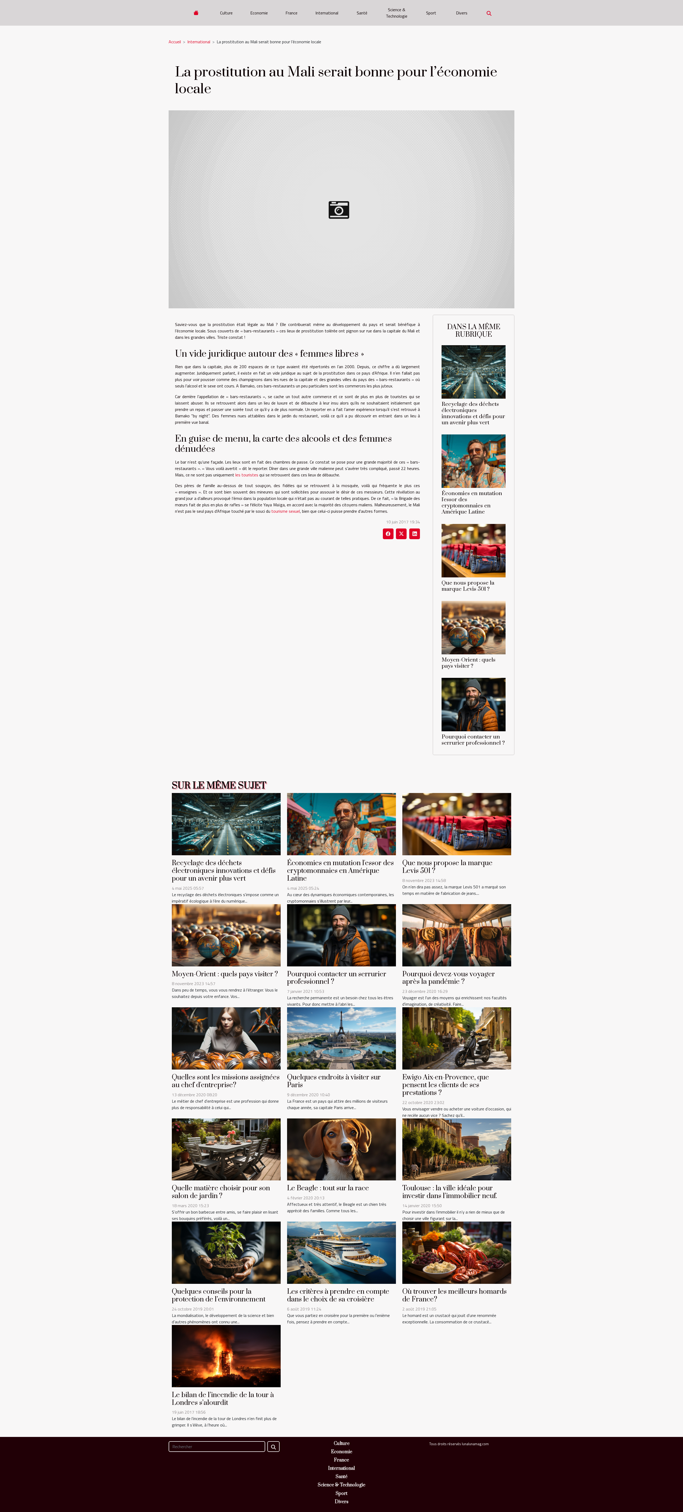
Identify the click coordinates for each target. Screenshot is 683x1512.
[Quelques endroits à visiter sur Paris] (341, 1038)
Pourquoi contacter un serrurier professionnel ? (473, 740)
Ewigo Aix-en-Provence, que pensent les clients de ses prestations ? (445, 1085)
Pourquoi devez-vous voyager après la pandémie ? (448, 978)
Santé (362, 13)
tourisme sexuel (285, 511)
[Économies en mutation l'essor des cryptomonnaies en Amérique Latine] (474, 460)
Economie (259, 13)
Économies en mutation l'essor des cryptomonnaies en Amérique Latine (472, 502)
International (326, 13)
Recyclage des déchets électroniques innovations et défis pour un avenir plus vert (473, 413)
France (291, 13)
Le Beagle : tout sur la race (328, 1188)
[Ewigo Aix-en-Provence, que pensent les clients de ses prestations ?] (456, 1038)
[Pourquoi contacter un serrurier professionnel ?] (474, 704)
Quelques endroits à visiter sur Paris (334, 1081)
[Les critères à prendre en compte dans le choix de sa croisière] (341, 1252)
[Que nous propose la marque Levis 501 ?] (474, 550)
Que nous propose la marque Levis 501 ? (468, 586)
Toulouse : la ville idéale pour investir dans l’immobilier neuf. (449, 1192)
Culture (226, 13)
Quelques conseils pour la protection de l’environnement (218, 1295)
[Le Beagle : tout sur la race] (341, 1149)
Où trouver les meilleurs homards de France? (454, 1295)
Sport (431, 13)
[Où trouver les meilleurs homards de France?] (456, 1252)
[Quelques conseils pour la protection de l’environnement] (226, 1252)
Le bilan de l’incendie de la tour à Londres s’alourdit (223, 1399)
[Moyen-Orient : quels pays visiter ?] (474, 627)
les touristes (246, 475)
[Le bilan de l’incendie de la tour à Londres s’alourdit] (226, 1355)
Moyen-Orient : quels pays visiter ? (468, 663)
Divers (461, 13)
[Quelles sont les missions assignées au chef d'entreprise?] (226, 1038)
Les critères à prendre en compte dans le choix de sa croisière (338, 1295)
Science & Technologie (396, 12)
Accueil (175, 41)
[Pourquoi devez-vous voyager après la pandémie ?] (456, 934)
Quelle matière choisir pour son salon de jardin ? (221, 1192)
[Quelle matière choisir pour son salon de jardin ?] (226, 1149)
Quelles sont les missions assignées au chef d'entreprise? (226, 1081)
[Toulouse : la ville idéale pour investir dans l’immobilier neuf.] (456, 1149)
